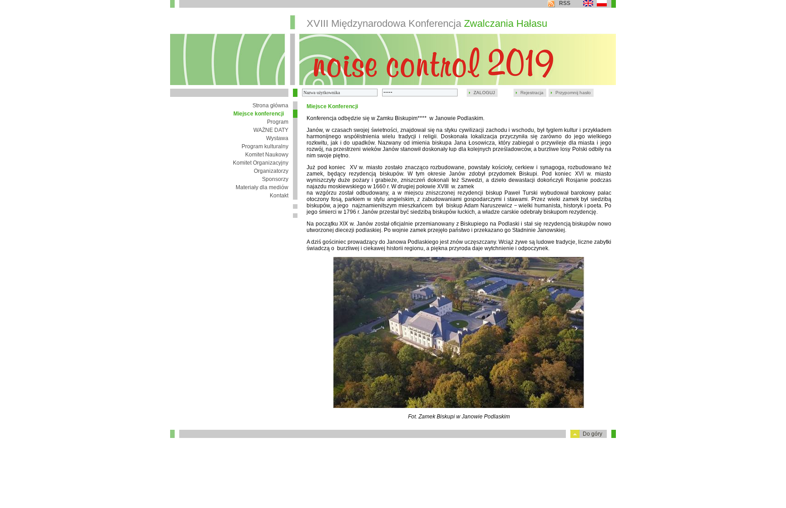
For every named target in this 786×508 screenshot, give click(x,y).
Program (277, 122)
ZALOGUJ (484, 92)
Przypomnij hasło (573, 92)
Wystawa (277, 138)
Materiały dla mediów (262, 187)
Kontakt (279, 195)
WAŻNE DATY (270, 130)
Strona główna (270, 105)
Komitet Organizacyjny (260, 163)
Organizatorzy (271, 171)
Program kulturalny (265, 146)
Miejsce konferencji (258, 114)
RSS (564, 3)
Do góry (592, 434)
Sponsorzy (275, 179)
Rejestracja (532, 92)
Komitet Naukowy (266, 154)
